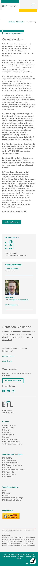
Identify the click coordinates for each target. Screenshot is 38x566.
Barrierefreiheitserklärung (11, 441)
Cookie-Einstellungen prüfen (12, 444)
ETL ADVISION (7, 476)
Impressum (6, 437)
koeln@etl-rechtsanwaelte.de (18, 300)
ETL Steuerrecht (8, 472)
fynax (4, 491)
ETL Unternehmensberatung (12, 465)
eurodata (5, 495)
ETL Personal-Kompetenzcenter (13, 470)
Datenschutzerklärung (10, 439)
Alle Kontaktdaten (11, 305)
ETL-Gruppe (6, 432)
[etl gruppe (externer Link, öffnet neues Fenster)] (8, 391)
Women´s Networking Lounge (12, 498)
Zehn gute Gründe (8, 427)
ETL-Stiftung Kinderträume (11, 500)
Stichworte (20, 22)
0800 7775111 (8, 356)
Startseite (12, 22)
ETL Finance (6, 467)
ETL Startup (6, 493)
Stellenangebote (8, 434)
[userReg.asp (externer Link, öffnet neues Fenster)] (10, 516)
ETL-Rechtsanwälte (9, 425)
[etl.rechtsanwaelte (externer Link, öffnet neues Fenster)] (3, 391)
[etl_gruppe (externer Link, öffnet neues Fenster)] (13, 391)
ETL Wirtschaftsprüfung (10, 463)
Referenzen (6, 430)
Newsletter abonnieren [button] (13, 381)
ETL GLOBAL (7, 458)
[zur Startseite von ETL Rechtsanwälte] (10, 6)
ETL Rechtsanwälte (9, 460)
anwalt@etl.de (7, 361)
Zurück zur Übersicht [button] (12, 222)
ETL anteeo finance (9, 474)
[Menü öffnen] (33, 5)
